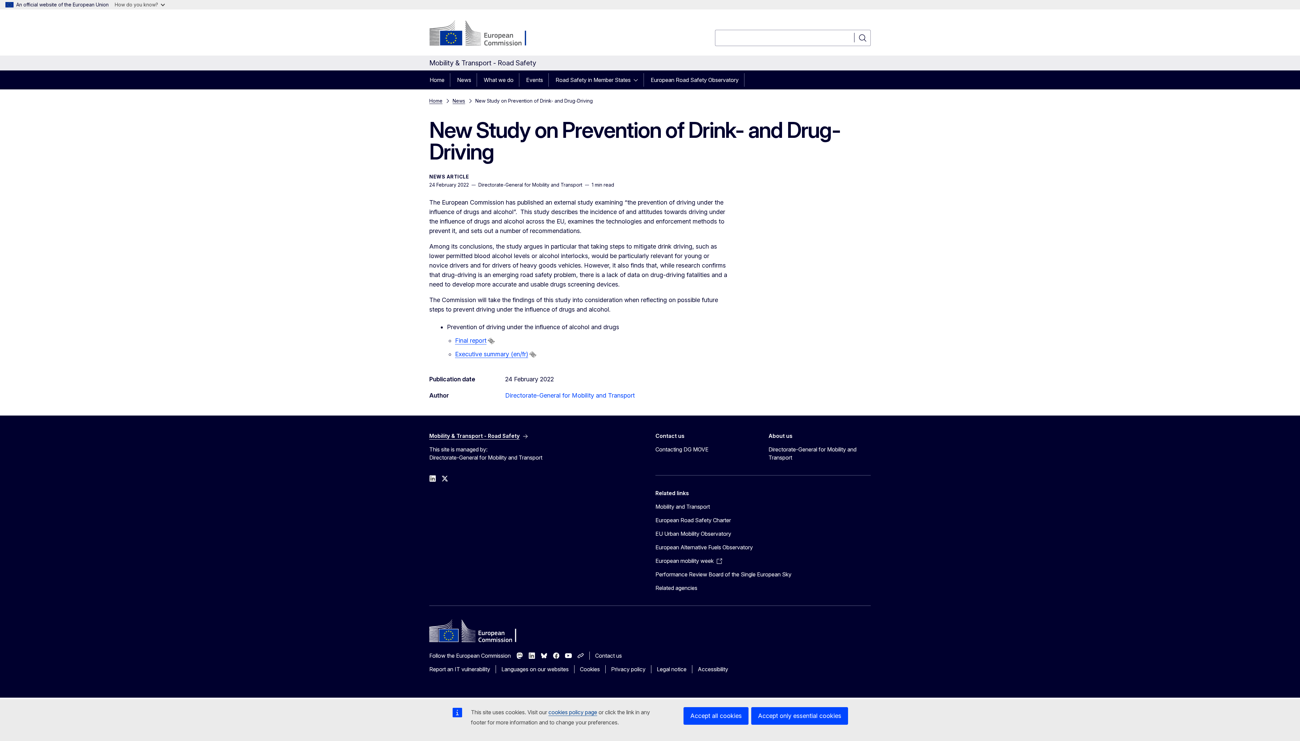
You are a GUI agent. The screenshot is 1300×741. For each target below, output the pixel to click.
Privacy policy (628, 669)
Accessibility (713, 669)
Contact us (608, 655)
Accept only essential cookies (799, 715)
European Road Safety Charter (693, 520)
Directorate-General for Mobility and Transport (570, 395)
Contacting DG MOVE (682, 449)
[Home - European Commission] (484, 33)
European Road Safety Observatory (695, 80)
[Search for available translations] (491, 341)
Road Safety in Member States (593, 80)
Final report (470, 340)
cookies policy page (572, 712)
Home (437, 80)
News (464, 80)
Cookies (590, 669)
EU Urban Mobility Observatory (693, 533)
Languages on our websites (535, 669)
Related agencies (676, 588)
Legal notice (672, 669)
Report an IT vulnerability (459, 669)
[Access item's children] (638, 79)
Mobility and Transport (682, 506)
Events (534, 80)
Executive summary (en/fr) (491, 354)
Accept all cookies (716, 715)
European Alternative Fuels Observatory (704, 547)
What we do (499, 80)
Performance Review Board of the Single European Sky (723, 574)
